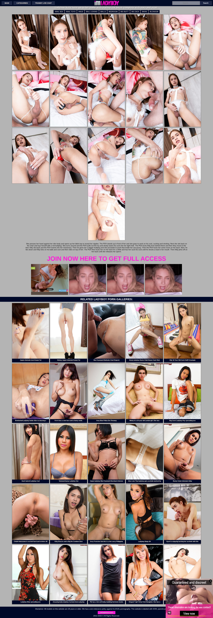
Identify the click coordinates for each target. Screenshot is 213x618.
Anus (80, 12)
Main (7, 3)
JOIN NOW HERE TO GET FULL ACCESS (106, 258)
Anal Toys (70, 12)
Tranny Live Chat (43, 3)
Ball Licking (92, 12)
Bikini (144, 12)
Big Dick (135, 12)
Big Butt (125, 12)
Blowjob (154, 12)
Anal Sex (59, 12)
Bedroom (113, 12)
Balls (103, 12)
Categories (22, 3)
